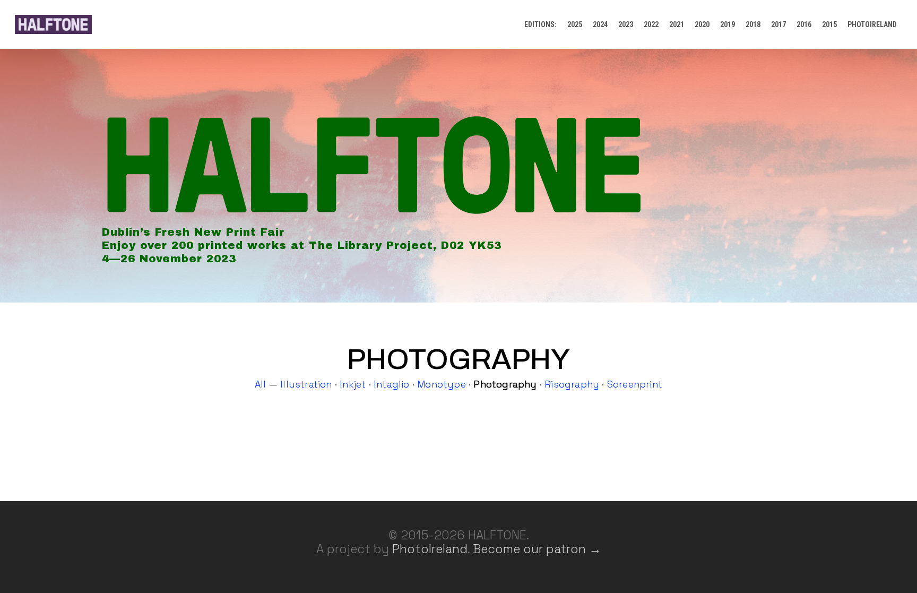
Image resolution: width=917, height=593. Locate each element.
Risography (571, 384)
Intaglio (392, 384)
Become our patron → (537, 549)
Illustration (306, 384)
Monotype (441, 384)
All (260, 384)
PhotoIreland (430, 549)
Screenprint (634, 384)
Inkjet (353, 384)
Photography (505, 384)
